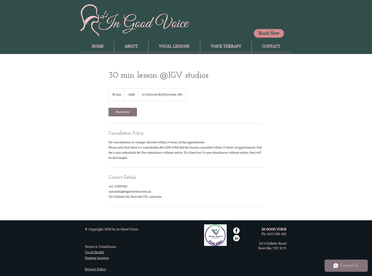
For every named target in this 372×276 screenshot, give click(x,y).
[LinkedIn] (236, 238)
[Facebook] (236, 230)
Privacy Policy (95, 269)
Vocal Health (94, 252)
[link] (122, 112)
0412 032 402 (276, 234)
